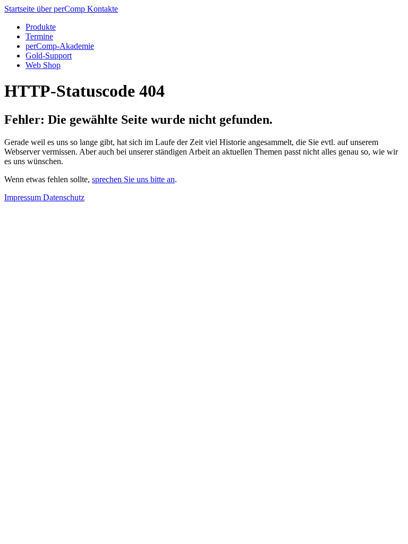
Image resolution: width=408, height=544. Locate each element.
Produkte (41, 26)
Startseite (20, 8)
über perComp (62, 8)
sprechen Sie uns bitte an (133, 179)
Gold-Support (49, 55)
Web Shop (43, 65)
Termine (39, 36)
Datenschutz (63, 197)
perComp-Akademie (60, 45)
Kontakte (102, 8)
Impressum (23, 197)
